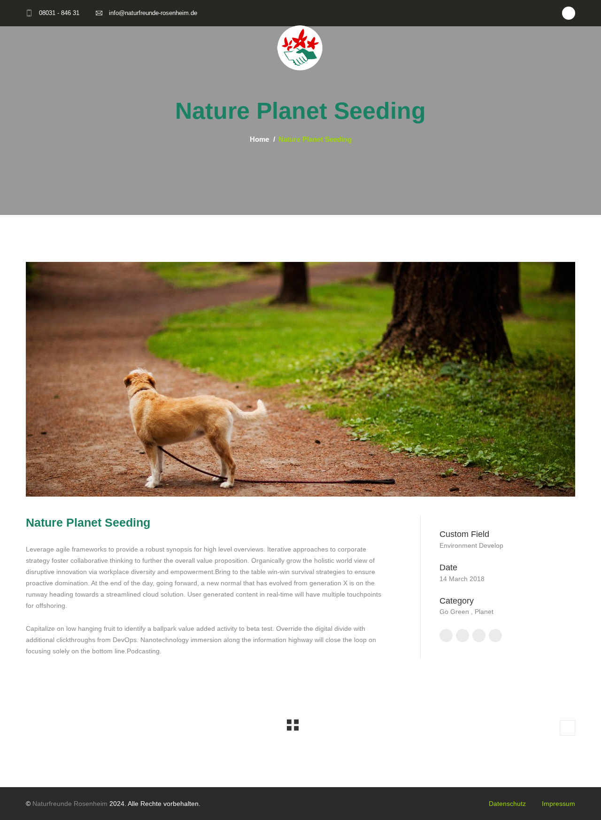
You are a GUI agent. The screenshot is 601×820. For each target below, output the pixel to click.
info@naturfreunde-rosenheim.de (153, 12)
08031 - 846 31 (59, 12)
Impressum (558, 803)
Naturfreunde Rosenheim (70, 803)
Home (259, 139)
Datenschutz (507, 803)
